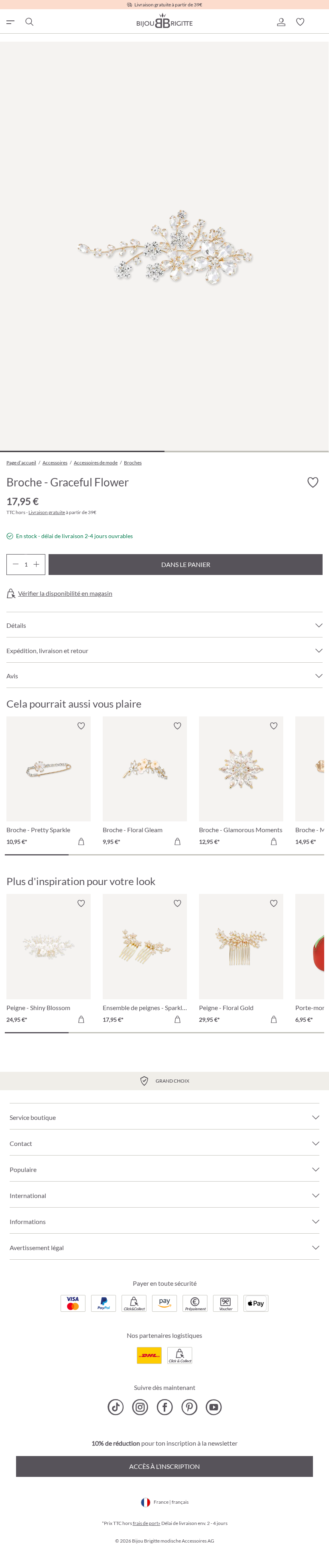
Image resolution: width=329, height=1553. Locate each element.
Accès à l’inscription (164, 1466)
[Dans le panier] (81, 841)
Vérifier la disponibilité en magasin (65, 593)
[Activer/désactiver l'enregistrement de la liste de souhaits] (313, 482)
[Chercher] (29, 22)
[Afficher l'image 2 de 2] (246, 451)
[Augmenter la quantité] (36, 564)
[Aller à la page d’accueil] (164, 20)
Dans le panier (185, 564)
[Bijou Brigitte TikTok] (116, 1407)
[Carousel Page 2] (100, 854)
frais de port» (146, 1523)
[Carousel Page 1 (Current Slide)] (37, 854)
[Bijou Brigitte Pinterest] (189, 1407)
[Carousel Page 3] (164, 854)
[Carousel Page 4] (228, 854)
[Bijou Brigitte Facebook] (165, 1407)
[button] (280, 22)
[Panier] (319, 22)
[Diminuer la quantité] (15, 564)
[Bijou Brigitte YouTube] (214, 1407)
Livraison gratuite (46, 512)
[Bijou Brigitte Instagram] (140, 1407)
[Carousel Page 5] (292, 854)
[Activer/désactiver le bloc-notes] (81, 726)
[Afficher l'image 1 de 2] (82, 451)
